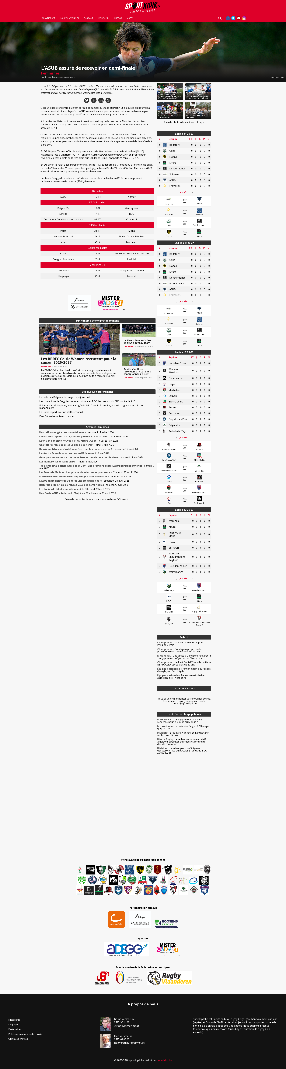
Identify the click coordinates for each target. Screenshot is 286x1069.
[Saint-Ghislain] (149, 869)
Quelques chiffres (18, 1038)
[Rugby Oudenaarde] (113, 880)
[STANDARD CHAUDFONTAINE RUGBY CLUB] (173, 890)
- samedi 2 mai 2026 (96, 467)
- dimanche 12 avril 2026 (77, 493)
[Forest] (167, 869)
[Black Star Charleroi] (90, 869)
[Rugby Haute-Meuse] (82, 880)
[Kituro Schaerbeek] (99, 890)
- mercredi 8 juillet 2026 (83, 436)
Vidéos (130, 18)
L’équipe (13, 1024)
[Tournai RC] (148, 890)
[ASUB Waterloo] (153, 880)
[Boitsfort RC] (129, 869)
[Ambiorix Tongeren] (103, 880)
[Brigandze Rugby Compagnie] (183, 890)
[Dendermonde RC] (89, 890)
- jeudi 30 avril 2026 (88, 472)
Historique (14, 1019)
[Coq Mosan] (204, 880)
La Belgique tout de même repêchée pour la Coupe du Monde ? (179, 720)
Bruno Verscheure (67, 77)
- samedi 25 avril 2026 (83, 485)
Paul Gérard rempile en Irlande (56, 416)
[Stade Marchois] (122, 880)
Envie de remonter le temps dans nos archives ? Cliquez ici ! (97, 499)
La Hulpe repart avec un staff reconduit (61, 412)
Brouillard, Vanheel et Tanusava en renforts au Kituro (183, 733)
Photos (118, 18)
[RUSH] (198, 869)
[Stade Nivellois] (92, 880)
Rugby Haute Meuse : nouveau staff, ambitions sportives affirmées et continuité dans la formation (181, 741)
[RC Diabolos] (119, 869)
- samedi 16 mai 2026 (74, 453)
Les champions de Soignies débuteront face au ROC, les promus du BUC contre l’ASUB (87, 401)
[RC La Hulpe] (194, 890)
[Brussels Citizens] (157, 869)
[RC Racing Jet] (132, 880)
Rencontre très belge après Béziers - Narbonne (181, 676)
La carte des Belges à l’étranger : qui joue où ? (64, 397)
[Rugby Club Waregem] (207, 869)
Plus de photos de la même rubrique (184, 122)
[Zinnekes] (204, 890)
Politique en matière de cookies (25, 1034)
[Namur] (140, 869)
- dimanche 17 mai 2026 (89, 449)
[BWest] (79, 890)
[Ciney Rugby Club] (164, 890)
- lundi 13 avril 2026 (74, 489)
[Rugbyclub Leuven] (193, 881)
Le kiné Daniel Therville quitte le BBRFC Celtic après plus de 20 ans (184, 663)
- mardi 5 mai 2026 (68, 461)
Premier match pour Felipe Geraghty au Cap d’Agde (184, 670)
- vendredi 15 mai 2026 (91, 457)
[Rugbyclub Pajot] (111, 869)
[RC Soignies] (188, 869)
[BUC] (157, 890)
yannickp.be (165, 1060)
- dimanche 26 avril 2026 (84, 480)
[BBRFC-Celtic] (142, 880)
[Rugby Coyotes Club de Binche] (101, 869)
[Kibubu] (138, 890)
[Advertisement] (18, 127)
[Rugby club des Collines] (163, 880)
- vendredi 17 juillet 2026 (76, 432)
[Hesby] (80, 869)
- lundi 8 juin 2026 (76, 445)
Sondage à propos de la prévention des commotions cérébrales (179, 650)
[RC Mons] (183, 881)
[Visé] (118, 890)
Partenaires (14, 1029)
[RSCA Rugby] (128, 890)
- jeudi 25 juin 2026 (78, 440)
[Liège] (173, 880)
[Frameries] (177, 870)
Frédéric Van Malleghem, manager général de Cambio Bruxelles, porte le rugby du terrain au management (91, 406)
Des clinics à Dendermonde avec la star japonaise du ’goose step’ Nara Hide (184, 656)
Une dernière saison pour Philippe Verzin (180, 643)
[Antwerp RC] (108, 890)
